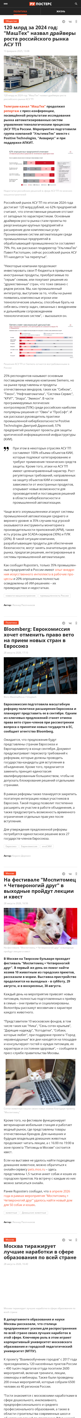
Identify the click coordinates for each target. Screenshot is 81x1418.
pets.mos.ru (36, 1169)
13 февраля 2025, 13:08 (16, 51)
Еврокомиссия (29, 846)
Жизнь (61, 11)
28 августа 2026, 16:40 (16, 1264)
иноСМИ (47, 846)
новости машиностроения (20, 595)
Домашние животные (34, 1212)
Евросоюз (11, 846)
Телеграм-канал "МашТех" (25, 106)
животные (11, 1212)
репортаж (11, 111)
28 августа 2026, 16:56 (16, 903)
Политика (20, 11)
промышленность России (54, 595)
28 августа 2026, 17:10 (16, 652)
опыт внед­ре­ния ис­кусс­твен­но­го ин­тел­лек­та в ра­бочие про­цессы (39, 574)
